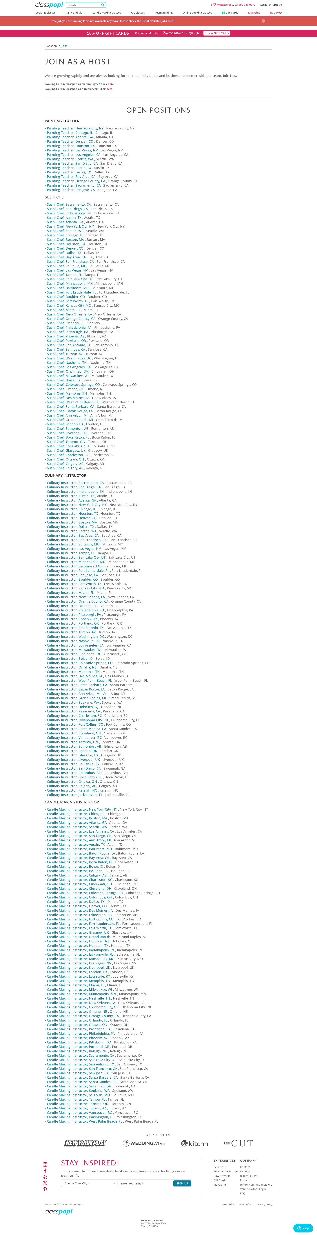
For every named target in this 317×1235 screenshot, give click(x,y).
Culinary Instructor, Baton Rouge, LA (76, 689)
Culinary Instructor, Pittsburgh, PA (74, 614)
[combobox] (89, 1183)
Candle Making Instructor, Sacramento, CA (80, 1055)
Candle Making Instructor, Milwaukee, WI (79, 989)
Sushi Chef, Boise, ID (63, 380)
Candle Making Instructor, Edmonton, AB (79, 915)
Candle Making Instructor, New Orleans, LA (81, 1002)
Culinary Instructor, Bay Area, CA (73, 535)
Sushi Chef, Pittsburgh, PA (67, 332)
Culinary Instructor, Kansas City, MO (75, 588)
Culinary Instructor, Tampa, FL (71, 553)
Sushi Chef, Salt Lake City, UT (70, 279)
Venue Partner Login (253, 1189)
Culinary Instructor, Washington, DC (75, 636)
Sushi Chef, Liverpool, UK (67, 433)
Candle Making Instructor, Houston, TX (77, 945)
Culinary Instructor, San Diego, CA (74, 487)
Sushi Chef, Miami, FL (64, 310)
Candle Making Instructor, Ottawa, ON (77, 1024)
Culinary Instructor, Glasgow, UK (73, 755)
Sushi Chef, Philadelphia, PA (69, 327)
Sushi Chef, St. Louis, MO (67, 266)
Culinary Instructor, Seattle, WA (71, 531)
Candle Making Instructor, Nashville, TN (78, 998)
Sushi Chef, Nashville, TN (67, 362)
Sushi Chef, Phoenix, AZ (65, 336)
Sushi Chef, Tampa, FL (64, 274)
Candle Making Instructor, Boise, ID (75, 866)
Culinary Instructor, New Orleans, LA (76, 597)
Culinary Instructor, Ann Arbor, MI (74, 693)
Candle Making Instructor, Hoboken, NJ (78, 941)
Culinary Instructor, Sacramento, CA (75, 482)
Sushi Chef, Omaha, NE (65, 389)
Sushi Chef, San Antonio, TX (69, 345)
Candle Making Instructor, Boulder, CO (77, 871)
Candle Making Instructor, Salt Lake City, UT (81, 1060)
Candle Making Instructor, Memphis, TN (78, 980)
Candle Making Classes (106, 12)
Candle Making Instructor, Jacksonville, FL (80, 954)
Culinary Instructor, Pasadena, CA (73, 711)
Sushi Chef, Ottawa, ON (65, 459)
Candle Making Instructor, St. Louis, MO (78, 1095)
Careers (245, 1171)
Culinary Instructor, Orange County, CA (77, 601)
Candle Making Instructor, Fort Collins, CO (80, 919)
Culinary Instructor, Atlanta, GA (71, 500)
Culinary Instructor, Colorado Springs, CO (80, 663)
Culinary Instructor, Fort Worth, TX (74, 584)
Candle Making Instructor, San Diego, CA (79, 835)
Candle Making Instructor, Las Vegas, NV (79, 963)
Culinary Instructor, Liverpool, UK (73, 759)
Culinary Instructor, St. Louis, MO (73, 544)
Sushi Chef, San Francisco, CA (70, 261)
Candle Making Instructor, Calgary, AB (77, 875)
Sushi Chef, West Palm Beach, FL (73, 402)
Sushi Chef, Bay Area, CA (66, 257)
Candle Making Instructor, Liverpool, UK (78, 967)
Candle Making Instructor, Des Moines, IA (80, 910)
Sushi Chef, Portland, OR (66, 340)
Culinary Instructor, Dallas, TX (70, 526)
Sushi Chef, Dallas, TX (64, 252)
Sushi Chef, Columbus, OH (68, 446)
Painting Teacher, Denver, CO (70, 141)
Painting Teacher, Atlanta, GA (70, 137)
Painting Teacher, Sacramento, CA (74, 185)
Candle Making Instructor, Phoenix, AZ (77, 1038)
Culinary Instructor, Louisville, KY (73, 764)
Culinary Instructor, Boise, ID (70, 658)
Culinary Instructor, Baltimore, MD (74, 566)
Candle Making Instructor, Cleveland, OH (79, 888)
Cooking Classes (45, 12)
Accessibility (228, 1204)
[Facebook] (45, 1171)
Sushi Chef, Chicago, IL (65, 235)
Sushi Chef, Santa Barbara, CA (70, 406)
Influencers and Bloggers (256, 1184)
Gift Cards (231, 12)
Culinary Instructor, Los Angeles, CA (75, 645)
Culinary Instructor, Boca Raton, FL (74, 777)
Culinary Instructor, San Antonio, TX (75, 627)
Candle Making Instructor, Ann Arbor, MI (79, 840)
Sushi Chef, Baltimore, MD (68, 288)
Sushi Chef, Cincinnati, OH (68, 371)
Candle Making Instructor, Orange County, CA (83, 1016)
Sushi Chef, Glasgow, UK (66, 450)
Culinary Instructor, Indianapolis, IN (75, 491)
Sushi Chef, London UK (65, 424)
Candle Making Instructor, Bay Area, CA (78, 857)
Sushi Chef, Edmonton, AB (68, 428)
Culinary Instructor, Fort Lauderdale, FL (78, 570)
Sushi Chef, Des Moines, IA (68, 397)
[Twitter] (45, 1183)
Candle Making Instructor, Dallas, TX (76, 901)
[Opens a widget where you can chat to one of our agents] (303, 1228)
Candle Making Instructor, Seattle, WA (77, 827)
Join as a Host (248, 1176)
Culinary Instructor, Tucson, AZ (71, 632)
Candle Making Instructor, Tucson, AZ (76, 1108)
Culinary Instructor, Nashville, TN (73, 641)
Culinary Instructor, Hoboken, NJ (73, 707)
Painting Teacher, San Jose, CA (71, 189)
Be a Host (276, 12)
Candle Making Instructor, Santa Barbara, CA (82, 1077)
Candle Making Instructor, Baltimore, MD (79, 849)
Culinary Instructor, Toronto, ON (72, 742)
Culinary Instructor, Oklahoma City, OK (77, 720)
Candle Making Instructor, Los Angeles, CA (80, 831)
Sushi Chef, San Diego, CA (67, 209)
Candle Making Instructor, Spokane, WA (78, 1090)
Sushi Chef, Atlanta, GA (65, 222)
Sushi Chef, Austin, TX (64, 217)
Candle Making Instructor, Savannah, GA (79, 1086)
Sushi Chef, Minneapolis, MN (70, 283)
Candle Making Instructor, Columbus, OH (79, 897)
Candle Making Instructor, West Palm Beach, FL (84, 1121)
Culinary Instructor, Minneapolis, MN (76, 562)
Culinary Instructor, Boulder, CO (72, 579)
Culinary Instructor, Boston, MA (72, 522)
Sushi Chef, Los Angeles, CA (69, 367)
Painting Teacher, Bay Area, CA (71, 176)
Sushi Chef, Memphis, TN (67, 393)
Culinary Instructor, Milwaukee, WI (74, 649)
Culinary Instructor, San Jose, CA (72, 575)
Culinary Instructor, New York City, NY (77, 504)
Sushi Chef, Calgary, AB (65, 463)
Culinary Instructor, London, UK (72, 751)
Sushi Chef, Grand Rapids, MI (70, 419)
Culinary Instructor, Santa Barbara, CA (77, 685)
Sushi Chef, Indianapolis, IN (69, 213)
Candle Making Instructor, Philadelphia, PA (81, 1033)
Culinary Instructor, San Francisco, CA (77, 540)
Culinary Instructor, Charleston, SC (74, 715)
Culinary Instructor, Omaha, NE (72, 667)
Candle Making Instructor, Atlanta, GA (77, 822)
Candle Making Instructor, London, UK (77, 972)
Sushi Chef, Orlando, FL (65, 323)
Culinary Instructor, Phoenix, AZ (72, 619)
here (111, 84)
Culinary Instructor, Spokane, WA (73, 702)
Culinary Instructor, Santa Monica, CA (76, 729)
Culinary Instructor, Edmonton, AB (74, 746)
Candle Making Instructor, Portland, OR (78, 1046)
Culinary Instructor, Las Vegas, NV (74, 548)
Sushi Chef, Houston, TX (66, 244)
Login (263, 5)
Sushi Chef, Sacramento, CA (69, 204)
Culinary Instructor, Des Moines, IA (74, 676)
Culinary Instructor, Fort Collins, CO (75, 724)
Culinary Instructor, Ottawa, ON (72, 781)
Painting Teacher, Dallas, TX (69, 172)
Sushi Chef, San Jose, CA (66, 349)
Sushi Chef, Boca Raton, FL (68, 437)
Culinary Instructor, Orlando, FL (72, 605)
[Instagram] (45, 1164)
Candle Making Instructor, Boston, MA (77, 818)
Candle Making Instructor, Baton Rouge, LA (81, 853)
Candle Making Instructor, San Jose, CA (78, 1073)
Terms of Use (246, 1204)
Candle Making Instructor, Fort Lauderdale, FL (83, 923)
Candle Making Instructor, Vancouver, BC (79, 1112)
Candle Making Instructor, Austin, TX (76, 844)
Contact (245, 1167)
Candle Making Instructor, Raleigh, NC (77, 1051)
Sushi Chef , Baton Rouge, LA (70, 411)
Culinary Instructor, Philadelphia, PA (75, 610)
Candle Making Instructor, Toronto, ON (78, 1104)
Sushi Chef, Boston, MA (65, 239)
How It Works (222, 1176)
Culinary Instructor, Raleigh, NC (72, 790)
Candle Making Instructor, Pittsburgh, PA (79, 1042)
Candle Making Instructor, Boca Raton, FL (79, 862)
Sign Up (277, 5)
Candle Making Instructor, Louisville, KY (78, 976)
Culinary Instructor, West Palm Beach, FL (79, 680)
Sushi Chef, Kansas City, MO (69, 305)
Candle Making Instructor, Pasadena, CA (79, 1029)
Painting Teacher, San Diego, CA (72, 163)
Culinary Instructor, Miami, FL (70, 592)
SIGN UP (182, 1183)
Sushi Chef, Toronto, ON (66, 441)
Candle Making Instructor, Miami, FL (75, 985)
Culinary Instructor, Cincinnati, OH (74, 654)
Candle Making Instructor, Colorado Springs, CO (85, 893)
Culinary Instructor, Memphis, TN (73, 671)
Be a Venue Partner (226, 1171)
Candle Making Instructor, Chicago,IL (76, 813)
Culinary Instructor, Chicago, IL (71, 509)
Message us (224, 4)
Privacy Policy (264, 1204)
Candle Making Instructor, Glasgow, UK (78, 932)
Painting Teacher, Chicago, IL (70, 132)
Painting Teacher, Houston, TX (71, 146)
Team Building (164, 12)
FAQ (242, 1193)
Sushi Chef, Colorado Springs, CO (73, 384)
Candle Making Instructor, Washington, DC (80, 1117)
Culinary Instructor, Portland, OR (73, 623)
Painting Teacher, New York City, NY (75, 128)
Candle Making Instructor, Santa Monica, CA (82, 1082)
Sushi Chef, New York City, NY (70, 226)
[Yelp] (45, 1177)
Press (243, 1180)
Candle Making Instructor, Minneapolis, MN (81, 994)
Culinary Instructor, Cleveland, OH (74, 733)
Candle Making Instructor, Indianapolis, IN (80, 950)
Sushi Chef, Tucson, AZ (65, 354)
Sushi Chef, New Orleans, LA (69, 314)
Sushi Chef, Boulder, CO (66, 296)
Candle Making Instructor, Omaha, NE (77, 1011)
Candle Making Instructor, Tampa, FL (76, 1099)
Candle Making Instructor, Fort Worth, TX (79, 928)
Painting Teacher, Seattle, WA (70, 159)
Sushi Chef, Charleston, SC (68, 455)
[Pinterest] (45, 1189)
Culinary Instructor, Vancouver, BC (74, 737)
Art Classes (138, 12)
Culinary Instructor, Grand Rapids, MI (76, 698)
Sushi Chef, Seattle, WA (65, 231)
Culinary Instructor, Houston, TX (72, 513)
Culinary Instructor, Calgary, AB (71, 786)
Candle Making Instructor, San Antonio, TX (80, 1064)
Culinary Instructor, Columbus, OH (74, 772)
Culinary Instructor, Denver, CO (71, 518)
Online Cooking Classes (197, 12)
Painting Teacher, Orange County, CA (76, 181)
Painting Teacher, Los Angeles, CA (74, 154)
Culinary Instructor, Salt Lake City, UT (76, 557)
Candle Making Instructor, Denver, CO (77, 906)
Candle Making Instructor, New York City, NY (82, 809)
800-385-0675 (247, 4)
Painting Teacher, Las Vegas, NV (72, 150)
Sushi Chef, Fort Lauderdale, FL (71, 292)
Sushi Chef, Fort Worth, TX (67, 301)
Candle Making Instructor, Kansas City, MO (81, 959)
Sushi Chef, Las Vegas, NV (67, 270)
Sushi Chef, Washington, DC (69, 358)
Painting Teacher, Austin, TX (69, 168)
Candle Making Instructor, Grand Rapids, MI (81, 937)
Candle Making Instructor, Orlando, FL (77, 1020)
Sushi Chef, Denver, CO (65, 248)
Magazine (254, 12)
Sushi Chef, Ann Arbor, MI (67, 415)
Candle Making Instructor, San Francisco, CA (82, 1068)
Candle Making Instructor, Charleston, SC (79, 879)
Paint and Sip (74, 12)
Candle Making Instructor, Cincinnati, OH (79, 884)
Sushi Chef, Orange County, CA (71, 318)
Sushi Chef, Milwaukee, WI (68, 376)
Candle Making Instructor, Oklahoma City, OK (83, 1007)
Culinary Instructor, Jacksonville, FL (75, 794)
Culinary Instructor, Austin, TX (70, 496)
